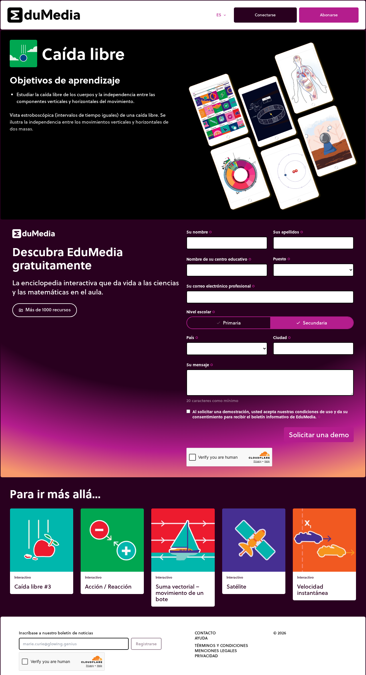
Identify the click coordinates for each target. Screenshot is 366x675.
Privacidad (206, 656)
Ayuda (201, 638)
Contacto (205, 633)
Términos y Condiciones (221, 645)
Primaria (228, 322)
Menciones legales (216, 651)
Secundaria (311, 322)
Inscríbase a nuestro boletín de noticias (56, 633)
